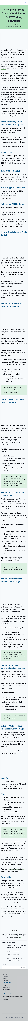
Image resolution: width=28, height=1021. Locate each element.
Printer (4, 991)
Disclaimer (5, 978)
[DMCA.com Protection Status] (14, 1006)
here (20, 937)
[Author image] (10, 25)
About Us (5, 974)
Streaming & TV (6, 987)
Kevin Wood (14, 24)
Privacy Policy (6, 980)
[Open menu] (25, 3)
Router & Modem (6, 989)
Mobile (4, 985)
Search (4, 964)
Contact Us (5, 976)
